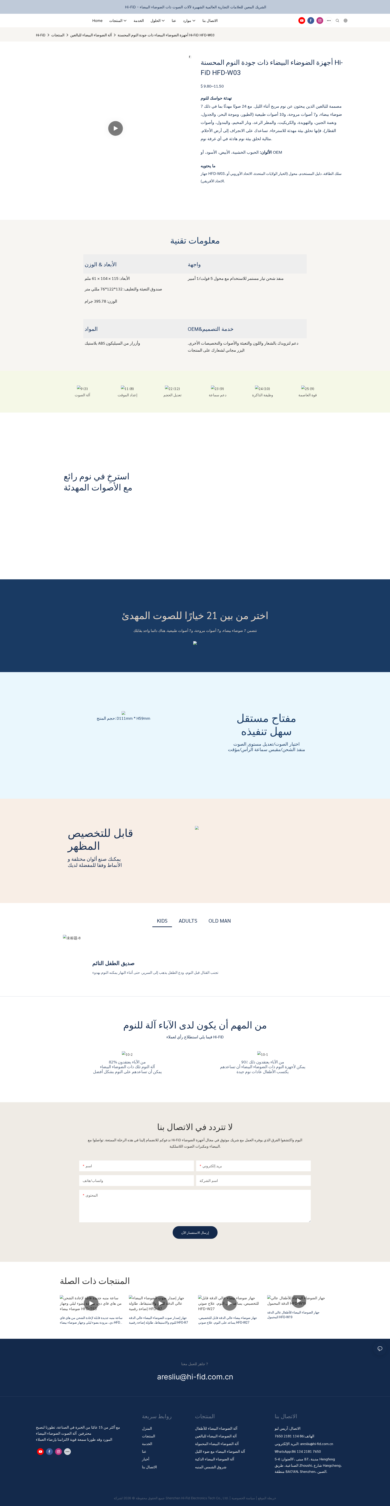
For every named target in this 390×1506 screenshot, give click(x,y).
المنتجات (57, 34)
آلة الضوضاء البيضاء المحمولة (217, 1443)
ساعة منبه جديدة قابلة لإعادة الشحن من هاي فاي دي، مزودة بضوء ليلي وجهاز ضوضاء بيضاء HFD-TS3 (91, 1320)
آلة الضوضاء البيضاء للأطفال (216, 1428)
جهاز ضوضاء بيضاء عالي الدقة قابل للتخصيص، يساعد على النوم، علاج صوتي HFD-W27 (227, 1320)
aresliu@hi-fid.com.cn (316, 1443)
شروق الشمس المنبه (210, 1466)
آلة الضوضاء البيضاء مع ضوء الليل (220, 1451)
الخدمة (147, 1443)
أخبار (145, 1459)
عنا (144, 1451)
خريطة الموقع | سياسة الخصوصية (254, 1498)
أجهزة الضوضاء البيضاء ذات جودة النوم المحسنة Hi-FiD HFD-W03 (166, 34)
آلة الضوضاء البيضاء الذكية (214, 1459)
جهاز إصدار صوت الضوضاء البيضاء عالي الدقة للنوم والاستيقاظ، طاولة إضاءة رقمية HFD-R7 (158, 1320)
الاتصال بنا (149, 1466)
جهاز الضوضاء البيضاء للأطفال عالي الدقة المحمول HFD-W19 (293, 1315)
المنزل (147, 1428)
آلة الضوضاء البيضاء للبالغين (91, 34)
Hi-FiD (40, 34)
